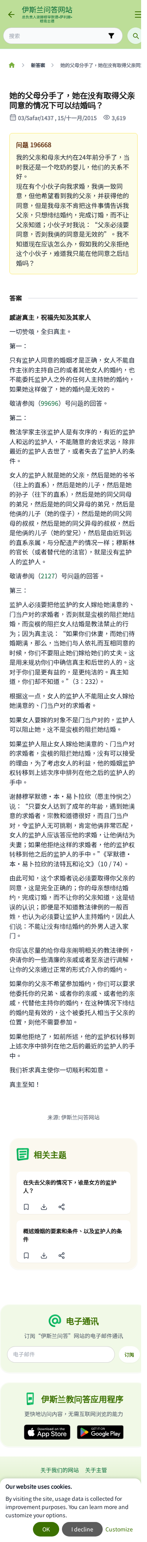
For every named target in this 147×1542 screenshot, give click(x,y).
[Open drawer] (138, 14)
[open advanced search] (111, 35)
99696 (49, 403)
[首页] (11, 65)
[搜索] (135, 35)
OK (46, 1529)
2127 (48, 575)
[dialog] (70, 1510)
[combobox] (57, 36)
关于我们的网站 (59, 1470)
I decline (82, 1529)
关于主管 (96, 1470)
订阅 (129, 1354)
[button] (26, 1206)
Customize (119, 1529)
